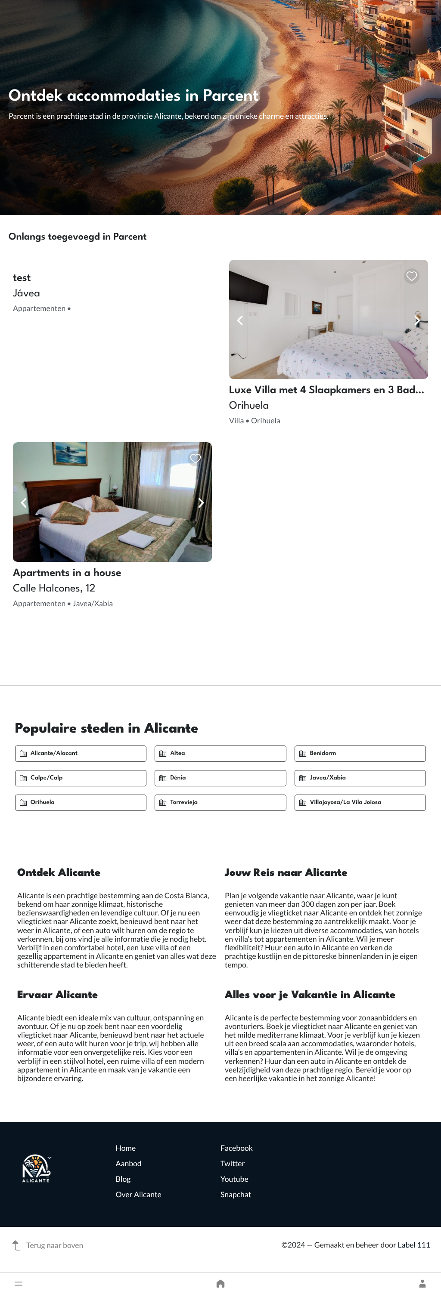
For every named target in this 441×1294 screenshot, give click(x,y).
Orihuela (43, 803)
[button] (18, 1284)
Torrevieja (184, 803)
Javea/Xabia (328, 778)
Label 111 (414, 1244)
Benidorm (323, 754)
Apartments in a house (67, 573)
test (22, 278)
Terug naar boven (54, 1245)
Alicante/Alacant (54, 754)
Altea (177, 754)
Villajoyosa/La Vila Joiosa (346, 803)
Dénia (178, 778)
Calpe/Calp (46, 778)
